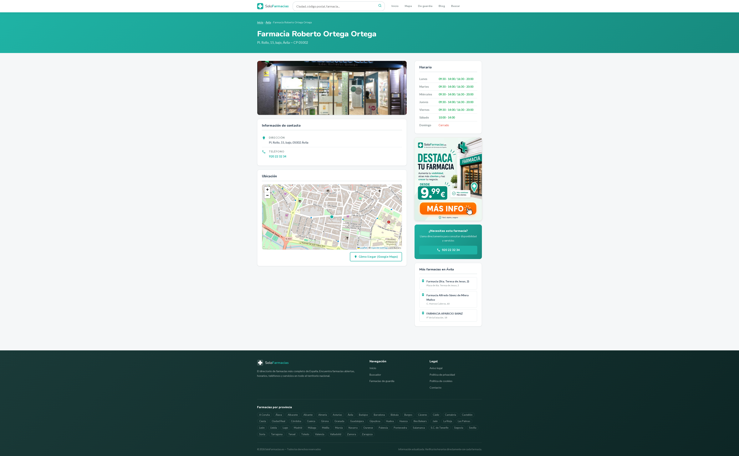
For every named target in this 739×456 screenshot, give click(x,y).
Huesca (404, 421)
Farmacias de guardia (382, 381)
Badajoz (363, 414)
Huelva (390, 421)
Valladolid (335, 434)
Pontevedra (400, 427)
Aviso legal (436, 368)
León (262, 427)
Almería (322, 414)
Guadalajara (357, 421)
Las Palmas (464, 421)
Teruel (291, 434)
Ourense (368, 427)
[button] (332, 217)
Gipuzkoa (375, 421)
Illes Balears (420, 421)
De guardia (425, 6)
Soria (262, 434)
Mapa (408, 6)
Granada (339, 421)
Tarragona (277, 434)
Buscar (455, 6)
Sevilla (472, 427)
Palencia (383, 427)
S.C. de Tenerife (439, 427)
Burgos (408, 414)
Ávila (268, 22)
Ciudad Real (278, 421)
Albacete (293, 414)
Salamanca (419, 427)
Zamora (351, 434)
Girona (325, 421)
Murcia (339, 427)
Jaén (435, 421)
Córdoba (296, 421)
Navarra (353, 427)
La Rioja (447, 421)
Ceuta (262, 421)
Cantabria (450, 414)
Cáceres (422, 414)
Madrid (298, 427)
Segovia (458, 427)
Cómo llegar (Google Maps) (378, 257)
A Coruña (264, 414)
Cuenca (311, 421)
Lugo (285, 427)
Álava (279, 414)
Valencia (319, 434)
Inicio (395, 6)
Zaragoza (367, 434)
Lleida (273, 427)
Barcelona (379, 414)
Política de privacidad (442, 374)
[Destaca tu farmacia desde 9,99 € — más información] (448, 179)
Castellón (467, 414)
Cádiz (436, 414)
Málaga (312, 427)
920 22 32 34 (277, 156)
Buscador (375, 374)
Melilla (325, 427)
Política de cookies (441, 381)
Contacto (435, 387)
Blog (442, 6)
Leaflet (363, 247)
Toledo (305, 434)
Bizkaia (395, 414)
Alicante (308, 414)
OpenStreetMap (379, 247)
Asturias (337, 414)
